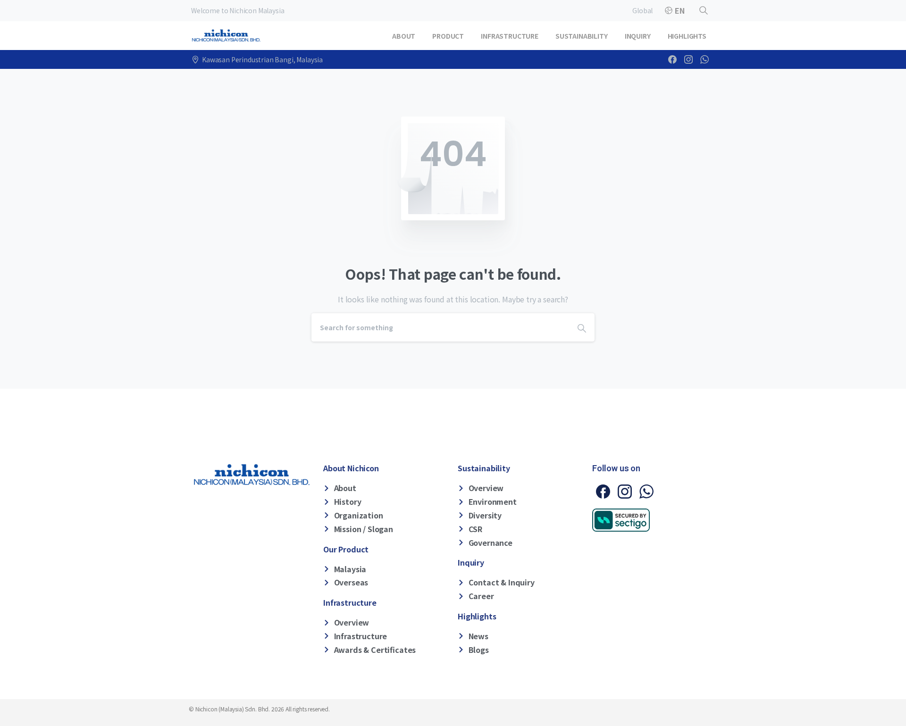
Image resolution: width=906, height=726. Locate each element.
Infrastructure (350, 602)
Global (642, 10)
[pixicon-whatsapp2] (646, 490)
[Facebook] (672, 59)
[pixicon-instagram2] (625, 490)
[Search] (703, 10)
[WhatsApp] (704, 59)
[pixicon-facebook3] (603, 490)
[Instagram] (688, 59)
